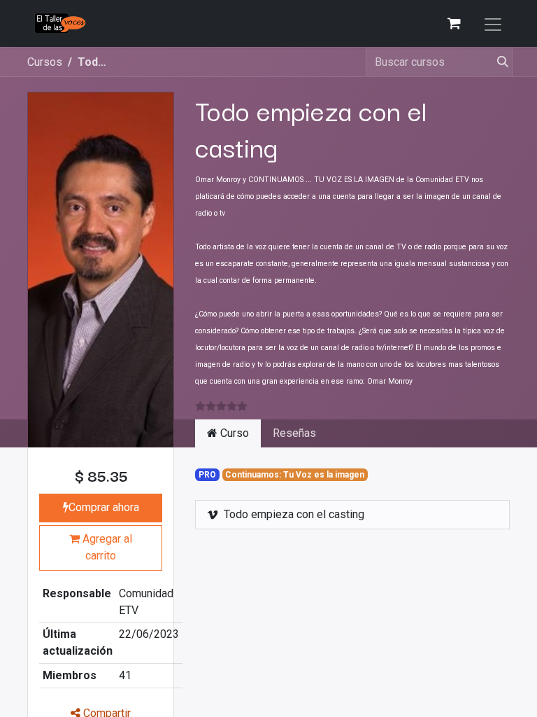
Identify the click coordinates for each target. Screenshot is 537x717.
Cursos (44, 62)
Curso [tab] (233, 433)
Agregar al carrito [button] (106, 547)
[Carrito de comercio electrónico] (454, 23)
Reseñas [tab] (294, 433)
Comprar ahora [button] (104, 507)
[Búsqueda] (497, 62)
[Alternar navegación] (493, 23)
